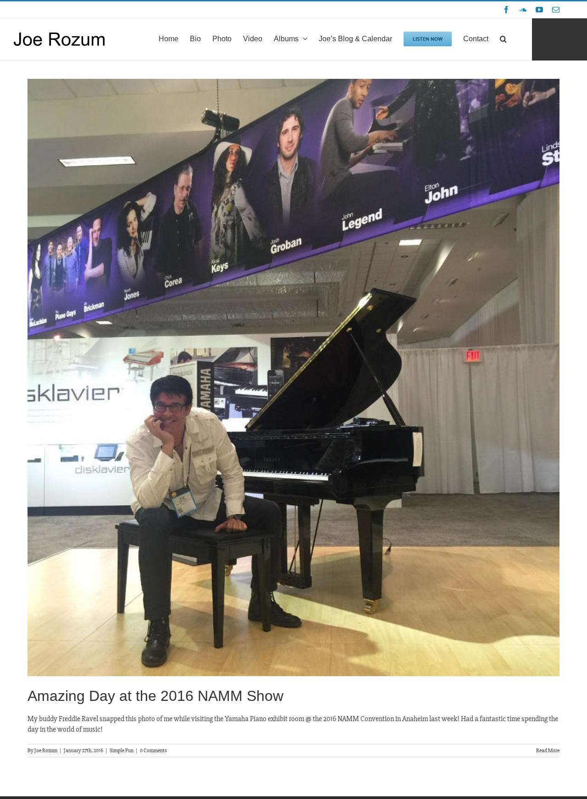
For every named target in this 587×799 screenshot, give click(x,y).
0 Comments (153, 750)
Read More (547, 750)
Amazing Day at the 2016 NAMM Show (155, 696)
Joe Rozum (45, 750)
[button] (503, 38)
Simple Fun (121, 750)
